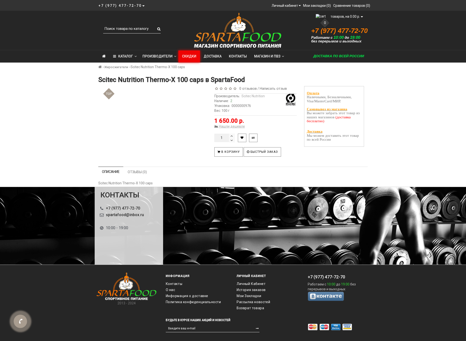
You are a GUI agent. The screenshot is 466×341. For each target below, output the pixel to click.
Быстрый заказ (264, 152)
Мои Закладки (249, 296)
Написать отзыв (273, 88)
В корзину (230, 152)
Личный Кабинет (251, 284)
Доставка (213, 56)
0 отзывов (247, 88)
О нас (170, 290)
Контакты (238, 56)
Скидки (189, 56)
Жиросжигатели (116, 67)
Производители (157, 56)
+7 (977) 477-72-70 (123, 208)
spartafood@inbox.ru (125, 214)
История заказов (251, 290)
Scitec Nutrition (253, 96)
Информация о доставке (187, 296)
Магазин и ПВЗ (267, 56)
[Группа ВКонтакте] (340, 296)
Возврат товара (250, 308)
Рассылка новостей (253, 302)
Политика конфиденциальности (193, 302)
